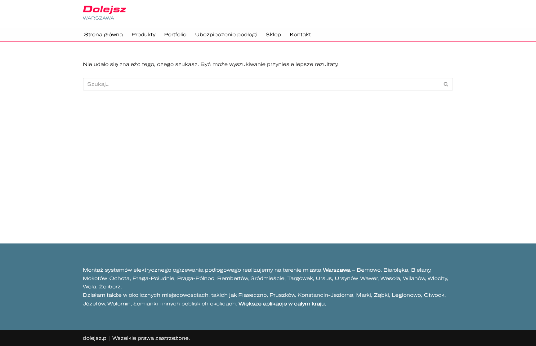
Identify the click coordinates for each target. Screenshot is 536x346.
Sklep (273, 34)
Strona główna (103, 34)
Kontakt (300, 34)
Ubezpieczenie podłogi (226, 34)
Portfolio (175, 34)
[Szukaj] (446, 84)
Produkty (143, 34)
